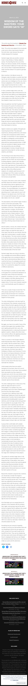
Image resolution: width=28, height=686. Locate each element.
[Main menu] (25, 3)
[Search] (22, 3)
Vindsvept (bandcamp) (14, 634)
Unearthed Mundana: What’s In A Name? (14, 607)
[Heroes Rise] (8, 3)
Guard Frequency (14, 640)
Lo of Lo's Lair (14, 637)
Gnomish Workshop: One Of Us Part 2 (14, 622)
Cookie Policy (15, 680)
